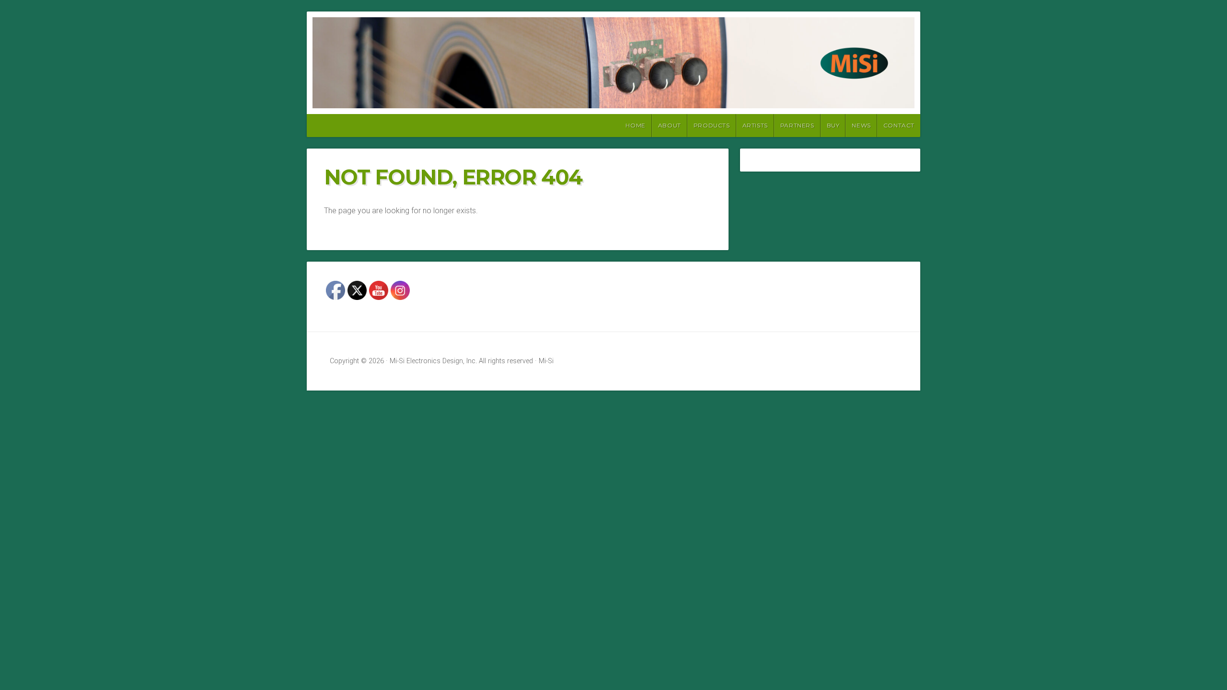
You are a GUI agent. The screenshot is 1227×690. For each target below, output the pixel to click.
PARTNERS (797, 125)
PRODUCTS (712, 125)
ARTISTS (755, 125)
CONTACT (898, 125)
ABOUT (669, 125)
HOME (635, 125)
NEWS (861, 125)
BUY (833, 125)
